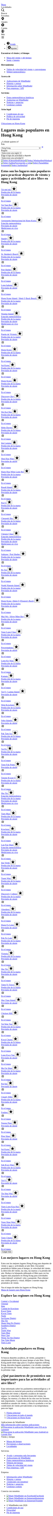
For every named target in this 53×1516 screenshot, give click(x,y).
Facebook (39, 1496)
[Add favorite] (14, 189)
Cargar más (6, 1252)
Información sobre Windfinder (19, 86)
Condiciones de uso (15, 114)
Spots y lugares (13, 60)
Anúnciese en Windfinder (17, 100)
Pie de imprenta (13, 119)
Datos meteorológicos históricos (20, 97)
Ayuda (12, 44)
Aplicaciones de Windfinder (18, 81)
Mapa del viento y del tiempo (19, 58)
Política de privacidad (16, 116)
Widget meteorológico (16, 72)
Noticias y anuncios (15, 102)
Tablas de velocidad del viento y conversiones (26, 69)
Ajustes (14, 48)
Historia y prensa (14, 83)
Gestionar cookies (14, 105)
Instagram (39, 1498)
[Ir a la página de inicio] (1, 2)
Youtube (39, 1501)
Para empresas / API (15, 88)
